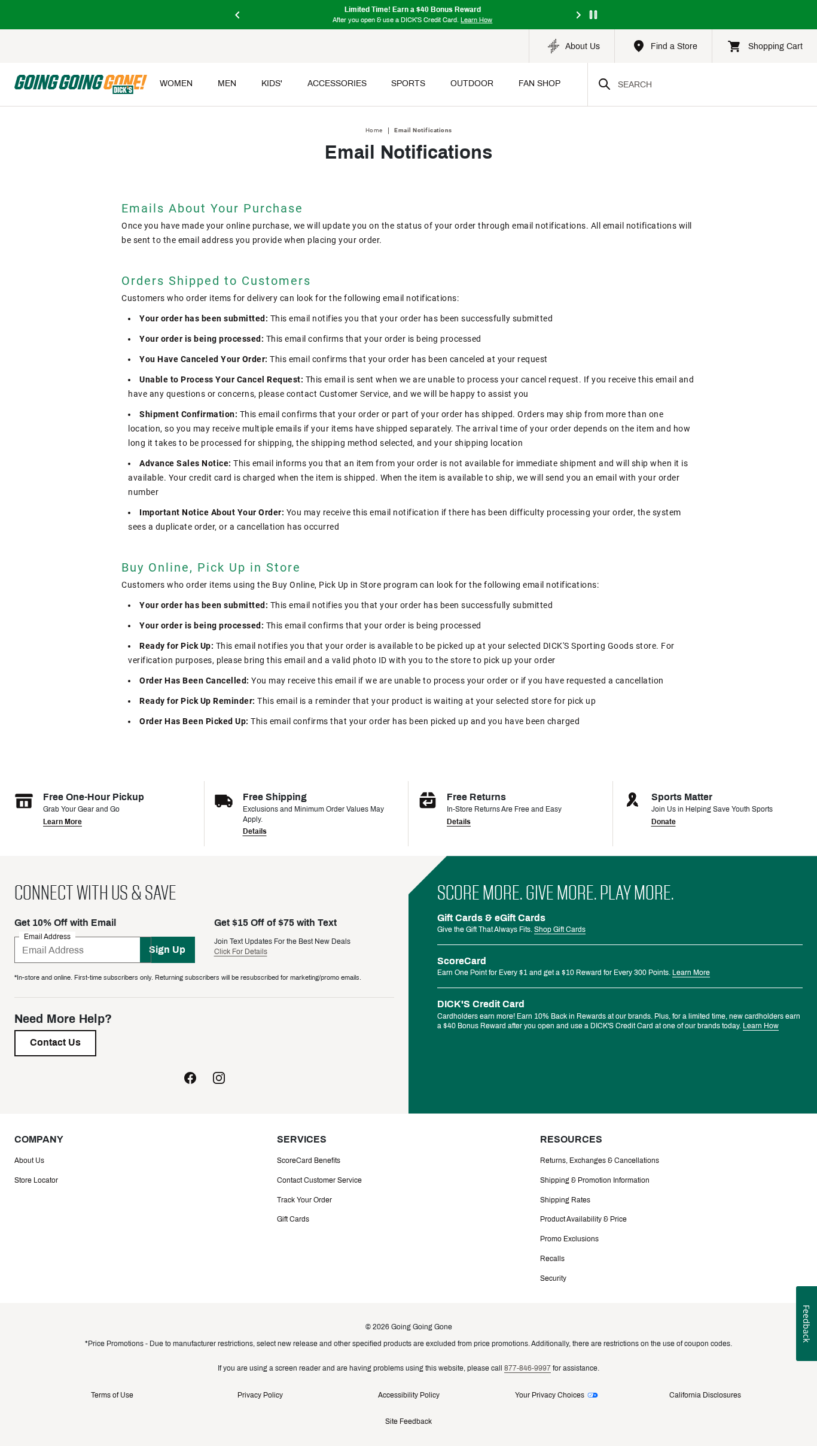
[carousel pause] (593, 14)
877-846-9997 (527, 1368)
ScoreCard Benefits (308, 1160)
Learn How (761, 1026)
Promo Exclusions (569, 1239)
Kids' (271, 83)
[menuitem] (176, 84)
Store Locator (36, 1180)
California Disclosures (705, 1395)
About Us (29, 1160)
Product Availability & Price (583, 1219)
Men (227, 83)
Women (176, 83)
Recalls (552, 1258)
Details (255, 831)
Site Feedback (408, 1421)
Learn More (62, 822)
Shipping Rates (565, 1200)
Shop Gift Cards (560, 929)
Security (553, 1278)
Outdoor (471, 83)
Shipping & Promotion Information (595, 1180)
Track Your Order (304, 1200)
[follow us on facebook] (190, 1078)
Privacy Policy (260, 1395)
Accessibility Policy (409, 1395)
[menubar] (367, 84)
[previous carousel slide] (238, 14)
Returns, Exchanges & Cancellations (599, 1160)
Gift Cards (293, 1219)
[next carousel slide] (579, 14)
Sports (408, 83)
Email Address (47, 936)
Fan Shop (539, 83)
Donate (663, 822)
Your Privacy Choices (549, 1395)
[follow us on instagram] (219, 1078)
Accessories (337, 83)
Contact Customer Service (319, 1180)
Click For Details (240, 951)
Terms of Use (112, 1395)
